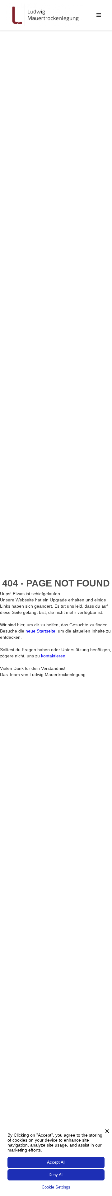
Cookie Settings (56, 1187)
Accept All (56, 1162)
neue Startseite (40, 630)
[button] (98, 15)
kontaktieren (53, 655)
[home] (44, 15)
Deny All (56, 1174)
